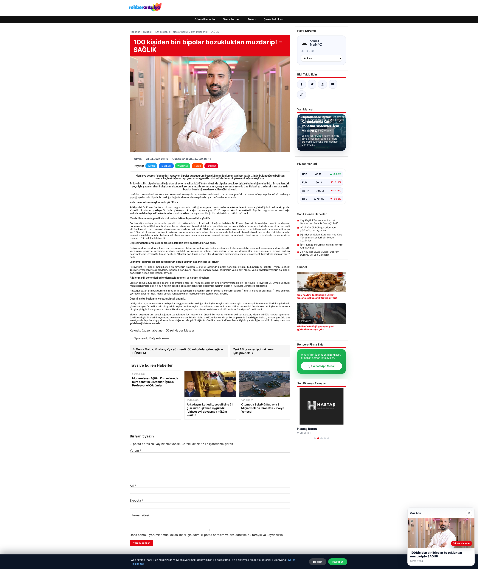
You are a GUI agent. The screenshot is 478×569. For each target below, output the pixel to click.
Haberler (135, 31)
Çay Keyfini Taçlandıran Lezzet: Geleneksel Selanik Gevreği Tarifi (319, 222)
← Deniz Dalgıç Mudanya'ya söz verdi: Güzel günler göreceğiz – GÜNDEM (177, 351)
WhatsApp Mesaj (321, 366)
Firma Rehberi (231, 19)
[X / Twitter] (312, 84)
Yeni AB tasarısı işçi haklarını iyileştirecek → (253, 351)
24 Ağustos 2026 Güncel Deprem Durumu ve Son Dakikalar (319, 253)
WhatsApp (182, 165)
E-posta (136, 500)
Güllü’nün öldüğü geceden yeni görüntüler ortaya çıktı (318, 229)
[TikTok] (301, 94)
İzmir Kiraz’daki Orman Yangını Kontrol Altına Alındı (321, 246)
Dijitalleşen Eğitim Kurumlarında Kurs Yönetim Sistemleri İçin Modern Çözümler (321, 237)
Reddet (317, 561)
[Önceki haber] (332, 120)
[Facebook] (301, 84)
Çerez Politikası (273, 19)
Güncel (147, 31)
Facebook (166, 165)
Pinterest (211, 165)
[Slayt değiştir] (315, 438)
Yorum (135, 450)
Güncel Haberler (205, 19)
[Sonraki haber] (339, 120)
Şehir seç (307, 51)
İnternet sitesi (139, 515)
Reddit (197, 165)
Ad (133, 486)
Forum (252, 19)
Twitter (151, 165)
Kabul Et (337, 561)
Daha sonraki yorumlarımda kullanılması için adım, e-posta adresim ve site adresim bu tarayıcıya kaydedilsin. (206, 535)
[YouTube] (333, 84)
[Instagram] (322, 84)
